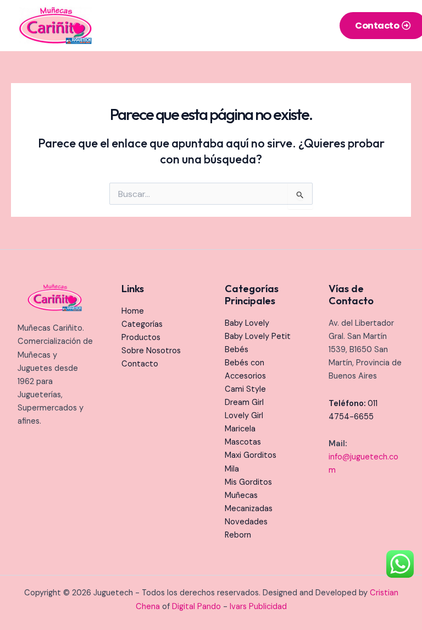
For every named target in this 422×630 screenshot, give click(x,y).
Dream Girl (244, 402)
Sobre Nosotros (151, 351)
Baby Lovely (247, 323)
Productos (140, 337)
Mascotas (243, 442)
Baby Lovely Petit (258, 336)
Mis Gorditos (248, 482)
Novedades (246, 522)
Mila (232, 469)
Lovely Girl (244, 415)
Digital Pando (196, 606)
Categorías (142, 324)
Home (132, 311)
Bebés (236, 349)
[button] (316, 25)
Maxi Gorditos (250, 455)
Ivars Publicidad (258, 606)
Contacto (139, 364)
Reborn (238, 535)
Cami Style (245, 389)
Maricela (240, 429)
